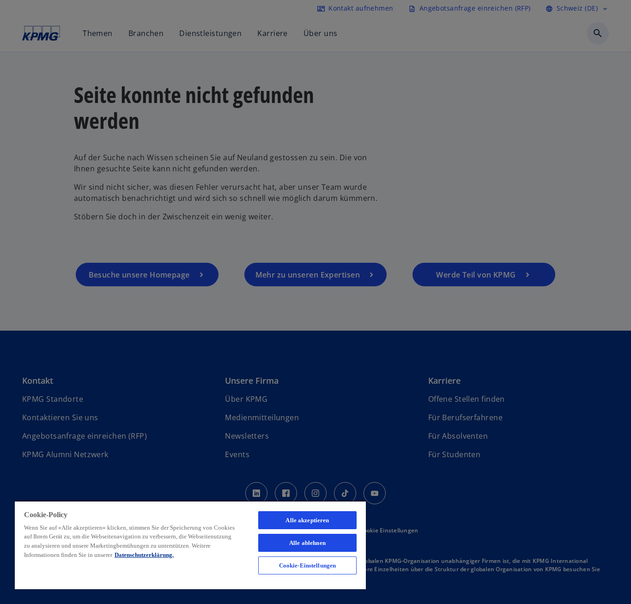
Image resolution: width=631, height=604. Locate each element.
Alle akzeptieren (307, 520)
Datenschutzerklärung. (144, 554)
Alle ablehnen (307, 542)
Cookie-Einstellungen (307, 565)
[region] (190, 545)
